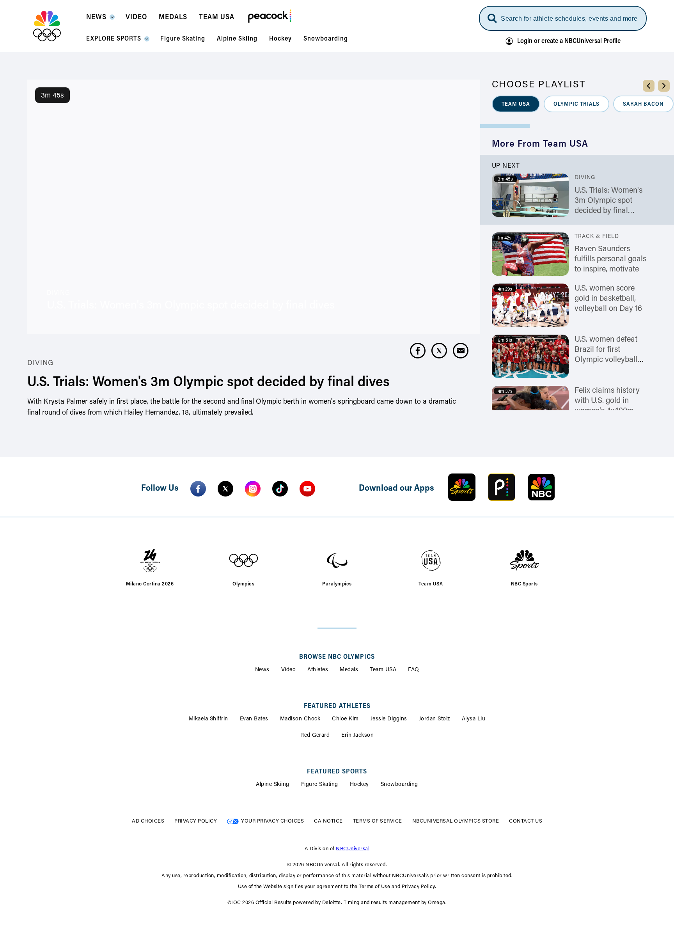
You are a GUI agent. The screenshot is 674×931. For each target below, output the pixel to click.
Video (288, 670)
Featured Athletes (337, 706)
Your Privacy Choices (272, 821)
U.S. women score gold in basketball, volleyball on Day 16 (608, 299)
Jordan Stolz (434, 719)
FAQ (413, 670)
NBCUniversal (352, 848)
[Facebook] (198, 489)
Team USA (383, 670)
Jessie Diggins (389, 719)
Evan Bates (254, 719)
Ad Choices (148, 821)
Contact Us (525, 821)
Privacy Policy (195, 821)
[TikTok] (280, 489)
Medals (349, 670)
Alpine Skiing (272, 784)
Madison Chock (300, 719)
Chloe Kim (345, 719)
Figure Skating (319, 784)
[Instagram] (253, 489)
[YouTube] (307, 489)
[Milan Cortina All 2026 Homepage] (56, 26)
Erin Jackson (357, 735)
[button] (100, 19)
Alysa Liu (474, 719)
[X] (225, 489)
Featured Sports (337, 772)
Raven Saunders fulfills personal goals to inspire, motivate (610, 259)
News (262, 670)
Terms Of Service (377, 821)
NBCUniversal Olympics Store (455, 821)
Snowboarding (399, 784)
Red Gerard (315, 735)
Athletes (317, 670)
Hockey (359, 784)
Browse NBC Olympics (337, 657)
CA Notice (328, 821)
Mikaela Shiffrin (208, 719)
